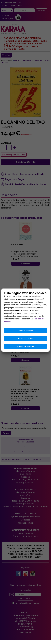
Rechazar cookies (26, 338)
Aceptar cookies (25, 330)
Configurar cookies (25, 346)
